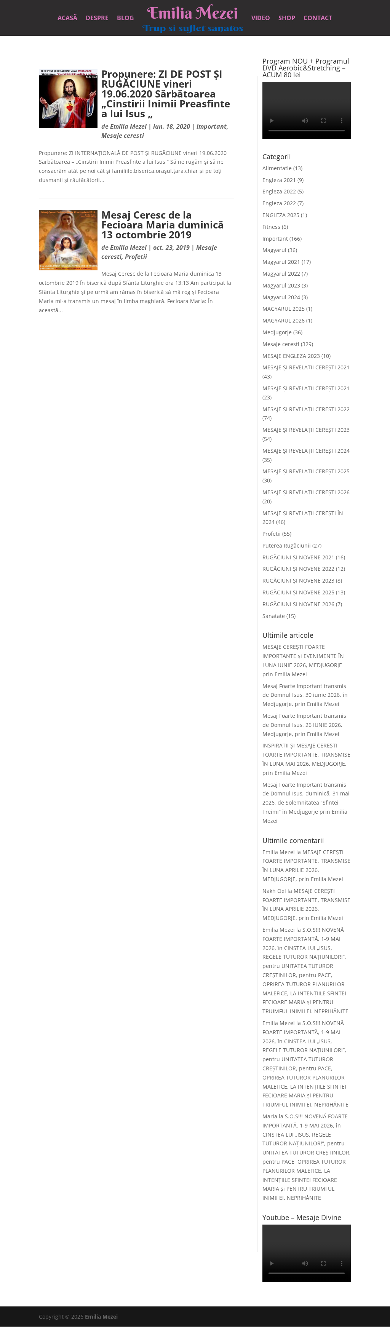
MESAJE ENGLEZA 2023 (291, 355)
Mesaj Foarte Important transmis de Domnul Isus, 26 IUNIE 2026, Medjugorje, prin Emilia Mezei (304, 725)
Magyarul (274, 250)
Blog (125, 18)
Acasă (67, 18)
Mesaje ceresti (122, 135)
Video (260, 18)
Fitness (271, 226)
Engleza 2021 (279, 180)
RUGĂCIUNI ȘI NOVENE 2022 (298, 568)
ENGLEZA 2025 (280, 215)
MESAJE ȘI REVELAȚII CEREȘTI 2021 (306, 367)
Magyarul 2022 (281, 273)
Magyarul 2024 (281, 297)
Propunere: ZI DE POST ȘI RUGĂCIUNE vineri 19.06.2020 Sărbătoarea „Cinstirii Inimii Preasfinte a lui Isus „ (165, 93)
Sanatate (273, 616)
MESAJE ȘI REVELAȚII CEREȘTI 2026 (306, 492)
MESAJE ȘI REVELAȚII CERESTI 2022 (306, 409)
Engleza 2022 (279, 191)
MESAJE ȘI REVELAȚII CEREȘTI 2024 (306, 450)
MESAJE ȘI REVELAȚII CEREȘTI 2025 (306, 471)
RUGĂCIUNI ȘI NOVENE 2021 (298, 557)
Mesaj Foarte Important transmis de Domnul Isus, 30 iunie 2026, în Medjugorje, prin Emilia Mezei (305, 695)
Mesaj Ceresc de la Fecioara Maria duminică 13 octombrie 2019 (162, 224)
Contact (318, 18)
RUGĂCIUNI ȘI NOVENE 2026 (298, 604)
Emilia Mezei (128, 126)
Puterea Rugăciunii (286, 545)
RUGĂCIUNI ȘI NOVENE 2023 (298, 580)
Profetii (136, 256)
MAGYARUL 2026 (283, 320)
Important (212, 126)
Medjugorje (277, 332)
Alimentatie (277, 168)
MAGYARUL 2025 (283, 308)
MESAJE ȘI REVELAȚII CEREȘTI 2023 (306, 429)
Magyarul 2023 (281, 285)
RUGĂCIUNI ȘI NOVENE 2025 (298, 592)
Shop (286, 18)
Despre (97, 18)
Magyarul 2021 (281, 261)
